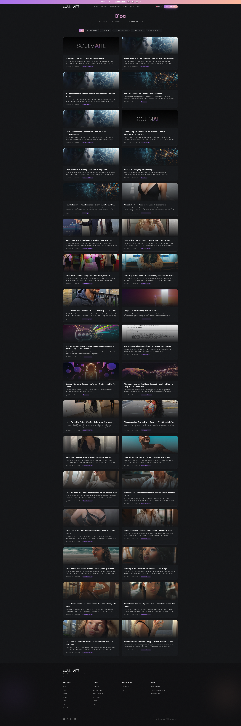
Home (96, 6)
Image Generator (98, 693)
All (81, 30)
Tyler (64, 690)
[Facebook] (64, 719)
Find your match (115, 6)
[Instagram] (71, 719)
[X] (68, 719)
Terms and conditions (158, 690)
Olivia (65, 693)
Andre (65, 697)
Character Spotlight (154, 30)
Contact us (125, 686)
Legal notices (155, 693)
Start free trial (170, 6)
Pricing (132, 6)
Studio (125, 6)
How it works (97, 697)
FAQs (123, 690)
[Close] (140, 2)
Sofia (64, 686)
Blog (138, 6)
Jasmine (65, 700)
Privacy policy (155, 686)
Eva (64, 704)
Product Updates (138, 30)
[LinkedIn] (75, 719)
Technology (105, 30)
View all (65, 708)
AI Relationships (92, 30)
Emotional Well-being (121, 30)
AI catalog (104, 6)
